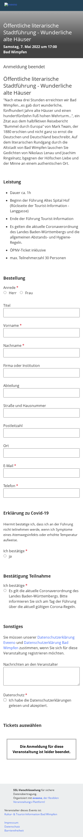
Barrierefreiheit (14, 830)
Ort (6, 445)
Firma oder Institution (21, 365)
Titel (6, 305)
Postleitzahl (13, 425)
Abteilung (11, 385)
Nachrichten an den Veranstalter (30, 664)
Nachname (13, 345)
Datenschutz (14, 695)
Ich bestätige (15, 551)
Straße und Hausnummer (24, 405)
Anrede (10, 287)
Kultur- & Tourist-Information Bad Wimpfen (30, 814)
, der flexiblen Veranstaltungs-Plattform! (36, 800)
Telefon (10, 485)
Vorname (12, 325)
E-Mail (9, 465)
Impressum (11, 822)
